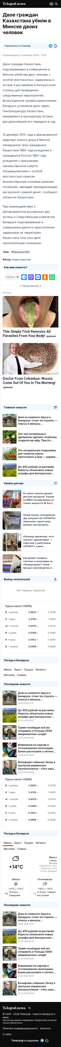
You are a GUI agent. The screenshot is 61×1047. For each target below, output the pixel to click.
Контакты (45, 1028)
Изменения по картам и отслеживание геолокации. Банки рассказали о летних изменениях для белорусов (36, 749)
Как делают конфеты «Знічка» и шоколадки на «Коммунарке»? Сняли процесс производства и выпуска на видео (38, 564)
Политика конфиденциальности (20, 1028)
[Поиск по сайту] (56, 4)
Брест (18, 669)
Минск (8, 669)
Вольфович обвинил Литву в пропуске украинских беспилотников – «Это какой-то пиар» (37, 767)
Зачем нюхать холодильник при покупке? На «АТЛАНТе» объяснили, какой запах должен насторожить (39, 521)
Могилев (9, 675)
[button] (51, 46)
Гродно (28, 669)
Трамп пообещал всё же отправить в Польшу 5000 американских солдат (35, 731)
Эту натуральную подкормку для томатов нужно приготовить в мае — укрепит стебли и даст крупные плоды (37, 457)
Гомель (21, 675)
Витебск (41, 669)
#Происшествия (20, 251)
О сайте (7, 1034)
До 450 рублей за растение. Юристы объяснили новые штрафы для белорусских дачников (36, 471)
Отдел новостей (21, 259)
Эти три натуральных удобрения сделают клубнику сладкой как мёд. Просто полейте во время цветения (37, 440)
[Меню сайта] (51, 3)
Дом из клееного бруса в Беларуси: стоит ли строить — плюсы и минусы (37, 422)
